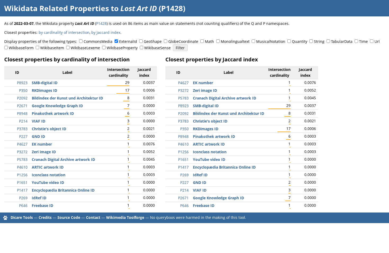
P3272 (22, 151)
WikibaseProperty (122, 47)
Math (209, 41)
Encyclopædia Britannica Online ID (63, 190)
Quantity (299, 41)
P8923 (22, 82)
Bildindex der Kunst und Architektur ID (67, 98)
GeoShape (153, 41)
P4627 (22, 144)
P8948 (22, 113)
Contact (93, 217)
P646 (23, 205)
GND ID (38, 136)
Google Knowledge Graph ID (57, 105)
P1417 (22, 190)
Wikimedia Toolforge (125, 217)
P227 (23, 136)
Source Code (68, 217)
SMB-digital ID (44, 82)
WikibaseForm (21, 47)
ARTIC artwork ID (48, 167)
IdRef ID (39, 197)
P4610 (22, 167)
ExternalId (128, 41)
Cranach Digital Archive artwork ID (63, 159)
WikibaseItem (52, 47)
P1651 (22, 182)
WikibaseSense (157, 47)
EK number (42, 144)
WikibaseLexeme (85, 47)
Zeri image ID (44, 151)
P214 (23, 121)
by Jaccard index (105, 32)
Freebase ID (42, 205)
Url (377, 41)
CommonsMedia (98, 41)
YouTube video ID (48, 182)
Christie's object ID (49, 128)
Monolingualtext (235, 41)
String (319, 41)
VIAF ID (38, 121)
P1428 (101, 23)
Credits (45, 217)
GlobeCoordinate (183, 41)
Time (363, 41)
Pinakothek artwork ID (53, 113)
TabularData (341, 41)
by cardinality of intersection (64, 32)
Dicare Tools (22, 217)
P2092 (22, 98)
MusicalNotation (270, 41)
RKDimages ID (44, 90)
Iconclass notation (48, 174)
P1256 (22, 174)
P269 (23, 197)
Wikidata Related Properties (56, 8)
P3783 (22, 128)
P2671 (22, 105)
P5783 (22, 159)
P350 (23, 90)
